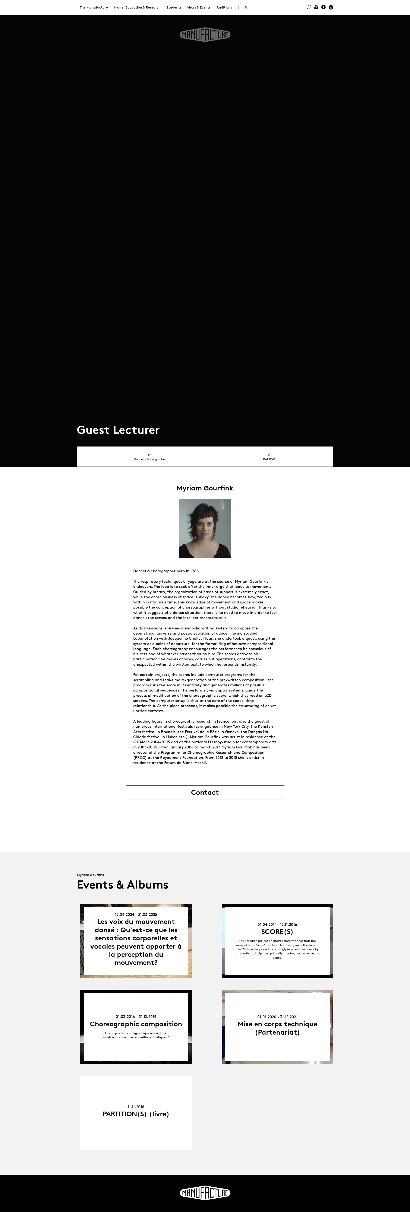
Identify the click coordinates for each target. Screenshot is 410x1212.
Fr (246, 7)
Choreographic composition (136, 1024)
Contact (205, 792)
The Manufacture (94, 7)
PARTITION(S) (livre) (136, 1114)
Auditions (224, 7)
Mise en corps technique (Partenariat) (277, 1028)
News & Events (199, 7)
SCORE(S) (277, 932)
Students (174, 7)
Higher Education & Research (137, 7)
